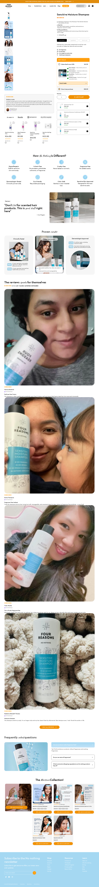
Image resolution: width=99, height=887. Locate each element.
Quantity (59, 93)
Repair (49, 867)
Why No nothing (86, 863)
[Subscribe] (34, 873)
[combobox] (80, 6)
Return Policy (68, 869)
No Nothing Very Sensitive (12, 884)
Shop (29, 6)
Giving (84, 865)
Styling (49, 871)
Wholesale (67, 863)
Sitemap (84, 871)
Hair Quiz (65, 6)
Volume (49, 869)
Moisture (49, 863)
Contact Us (68, 860)
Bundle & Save (37, 6)
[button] (60, 17)
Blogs (59, 6)
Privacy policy (68, 867)
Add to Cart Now (43, 812)
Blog (83, 869)
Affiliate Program (69, 865)
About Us (84, 860)
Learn (44, 6)
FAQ (83, 867)
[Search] (85, 6)
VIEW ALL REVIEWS (48, 727)
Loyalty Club (53, 6)
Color (48, 865)
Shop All (49, 860)
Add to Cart (80, 97)
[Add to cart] (87, 106)
